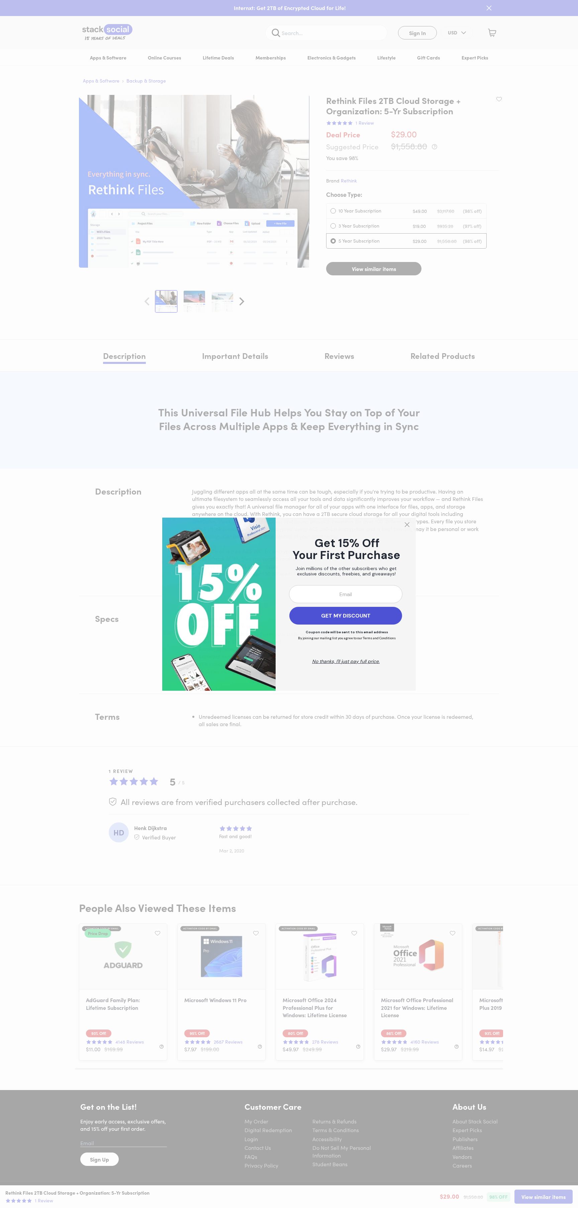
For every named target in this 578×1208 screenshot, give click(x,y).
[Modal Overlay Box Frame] (289, 604)
